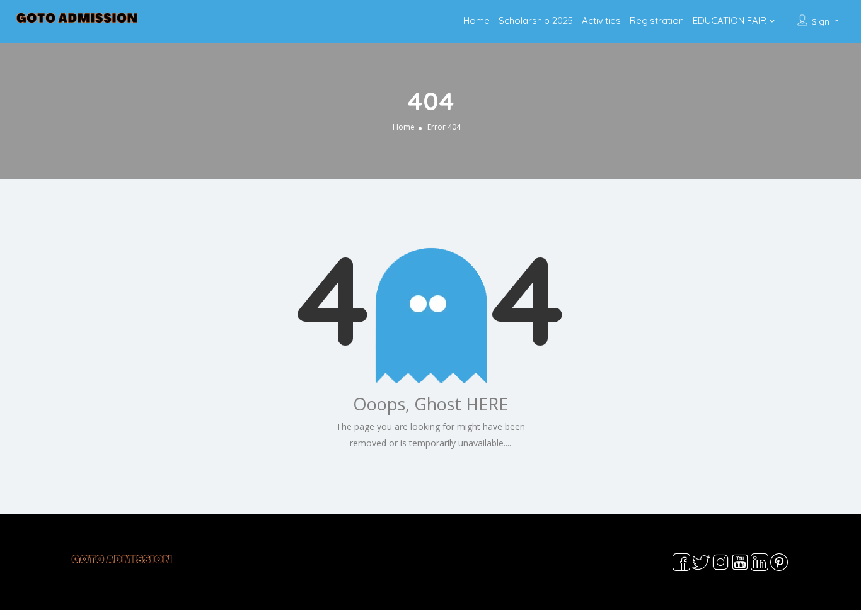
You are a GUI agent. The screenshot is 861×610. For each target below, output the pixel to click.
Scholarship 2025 (536, 20)
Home (476, 20)
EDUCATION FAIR (729, 20)
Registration (657, 20)
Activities (601, 20)
